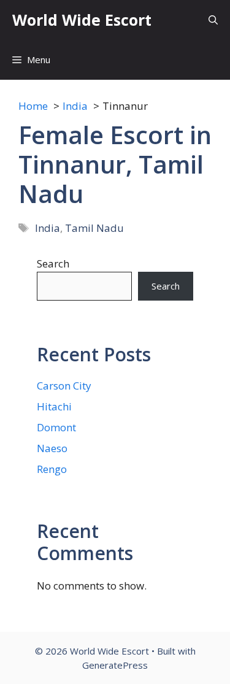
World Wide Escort (81, 19)
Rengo (52, 469)
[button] (213, 20)
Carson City (64, 386)
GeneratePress (115, 665)
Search (53, 263)
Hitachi (54, 406)
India (47, 228)
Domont (56, 427)
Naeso (52, 448)
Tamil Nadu (94, 228)
